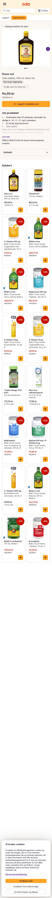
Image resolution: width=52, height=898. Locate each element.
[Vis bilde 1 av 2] (24, 68)
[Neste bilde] (48, 49)
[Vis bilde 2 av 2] (27, 68)
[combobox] (20, 10)
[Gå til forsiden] (26, 4)
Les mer (6, 137)
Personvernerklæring (16, 874)
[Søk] (4, 10)
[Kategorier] (4, 4)
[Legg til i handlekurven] (20, 209)
